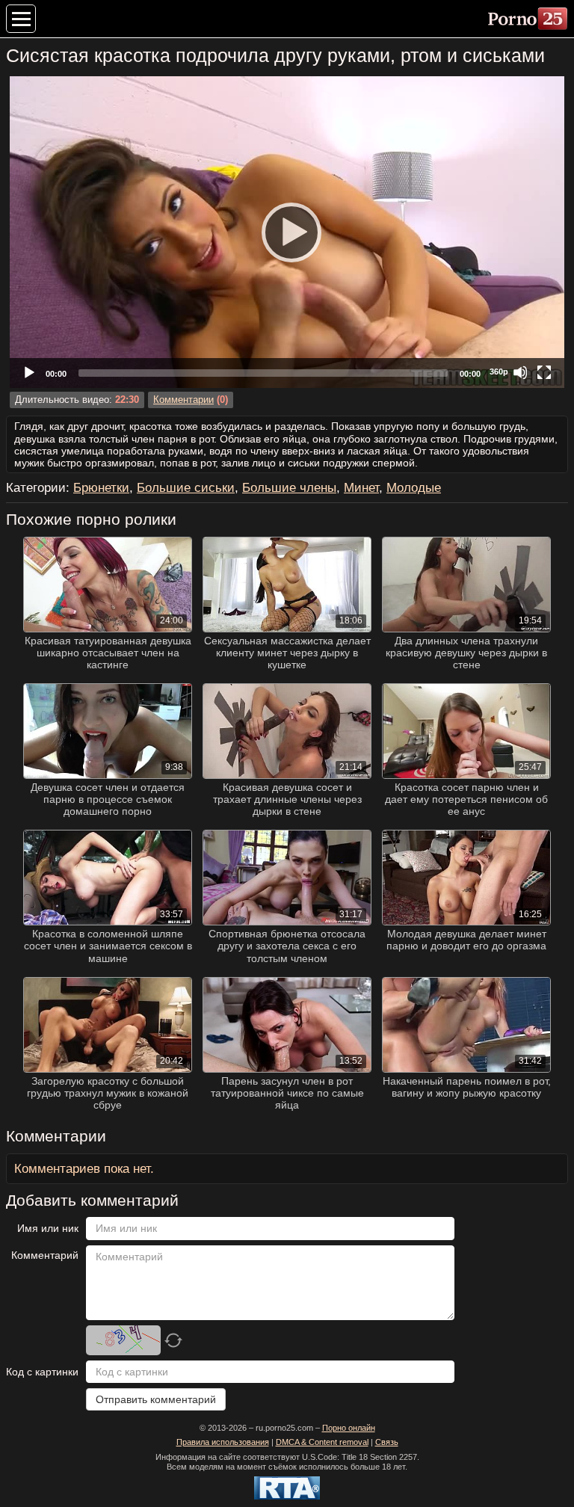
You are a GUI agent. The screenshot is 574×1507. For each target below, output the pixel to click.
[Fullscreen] (544, 372)
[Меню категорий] (21, 18)
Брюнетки (101, 488)
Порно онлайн (348, 1427)
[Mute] (520, 372)
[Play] (287, 232)
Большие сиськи (186, 488)
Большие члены (289, 488)
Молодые (413, 488)
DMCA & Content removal (322, 1441)
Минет (361, 488)
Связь (386, 1441)
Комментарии (183, 400)
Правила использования (222, 1441)
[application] (287, 232)
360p (499, 371)
